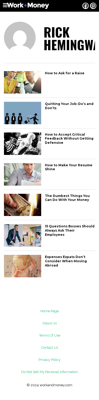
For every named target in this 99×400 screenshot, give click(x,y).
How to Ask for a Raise (64, 73)
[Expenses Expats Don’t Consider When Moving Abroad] (22, 276)
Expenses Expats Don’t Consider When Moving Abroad (66, 261)
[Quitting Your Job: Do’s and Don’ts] (22, 123)
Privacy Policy (49, 360)
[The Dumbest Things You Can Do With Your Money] (22, 214)
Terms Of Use (49, 335)
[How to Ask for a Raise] (22, 92)
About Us (49, 323)
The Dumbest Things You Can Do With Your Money (67, 198)
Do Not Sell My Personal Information (49, 372)
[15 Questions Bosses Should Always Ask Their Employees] (22, 245)
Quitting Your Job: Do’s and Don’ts (69, 106)
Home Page (49, 311)
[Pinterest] (93, 6)
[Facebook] (85, 6)
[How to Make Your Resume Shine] (22, 184)
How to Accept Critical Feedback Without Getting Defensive (69, 138)
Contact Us (49, 348)
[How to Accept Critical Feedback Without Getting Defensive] (22, 153)
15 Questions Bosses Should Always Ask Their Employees (70, 230)
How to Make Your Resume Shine (68, 167)
